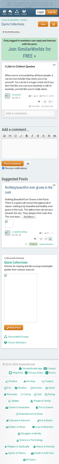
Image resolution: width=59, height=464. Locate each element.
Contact (51, 368)
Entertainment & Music (31, 413)
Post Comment (12, 163)
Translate (35, 106)
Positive (12, 381)
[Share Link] (26, 244)
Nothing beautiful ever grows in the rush (28, 190)
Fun (9, 387)
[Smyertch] (7, 96)
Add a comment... (15, 129)
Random (22, 387)
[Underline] (38, 136)
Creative (48, 381)
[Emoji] (15, 136)
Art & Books (46, 420)
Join (43, 24)
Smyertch (16, 95)
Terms (52, 372)
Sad (39, 394)
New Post (14, 327)
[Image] (4, 136)
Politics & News (16, 426)
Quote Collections (12, 24)
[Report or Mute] (54, 65)
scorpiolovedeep (19, 232)
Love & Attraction (44, 426)
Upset (51, 387)
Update (15, 400)
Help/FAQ (17, 372)
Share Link (48, 106)
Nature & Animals (45, 446)
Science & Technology (31, 440)
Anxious (37, 387)
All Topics (31, 459)
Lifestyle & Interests (19, 420)
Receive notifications (16, 168)
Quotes (24, 20)
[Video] (10, 136)
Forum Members (17, 342)
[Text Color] (21, 136)
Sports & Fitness (17, 453)
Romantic (12, 394)
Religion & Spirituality (18, 446)
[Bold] (26, 136)
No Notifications (12, 32)
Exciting (30, 381)
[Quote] (55, 136)
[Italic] (32, 136)
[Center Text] (43, 136)
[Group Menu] (54, 24)
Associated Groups (18, 336)
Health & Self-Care (44, 453)
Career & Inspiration (10, 20)
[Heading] (49, 136)
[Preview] (28, 163)
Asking (51, 394)
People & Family (42, 400)
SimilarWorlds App (32, 368)
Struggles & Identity (30, 433)
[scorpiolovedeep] (7, 233)
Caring (27, 394)
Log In (41, 12)
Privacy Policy (36, 372)
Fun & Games (45, 407)
